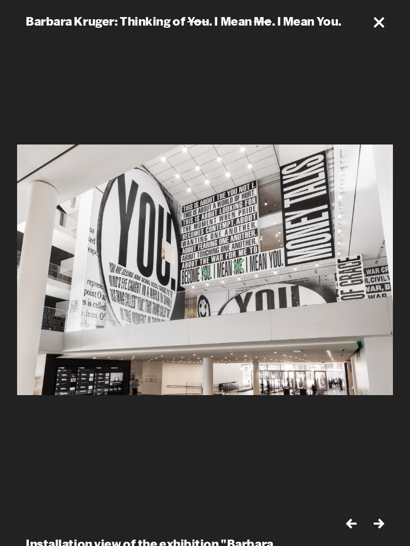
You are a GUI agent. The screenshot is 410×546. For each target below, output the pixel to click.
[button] (379, 22)
